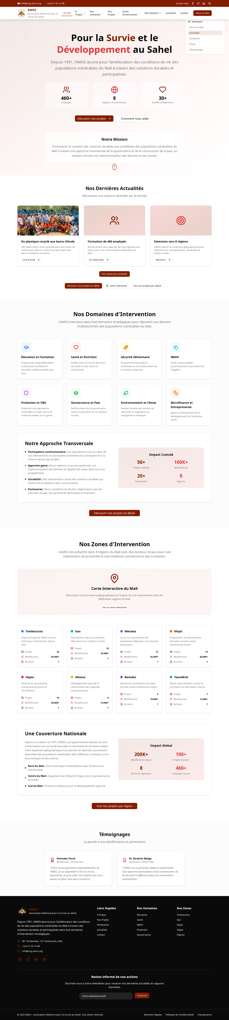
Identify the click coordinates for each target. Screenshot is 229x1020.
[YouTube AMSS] (209, 3)
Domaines (194, 38)
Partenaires (103, 924)
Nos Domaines (95, 13)
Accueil (67, 12)
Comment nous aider (135, 118)
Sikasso (180, 934)
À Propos (78, 13)
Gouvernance (144, 934)
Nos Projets (111, 13)
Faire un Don (202, 13)
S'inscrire (142, 995)
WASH (140, 924)
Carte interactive (118, 285)
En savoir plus (96, 259)
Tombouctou (183, 914)
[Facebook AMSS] (193, 3)
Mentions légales (153, 1014)
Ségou (180, 929)
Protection (142, 929)
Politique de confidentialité (180, 1014)
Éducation (142, 914)
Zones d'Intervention (129, 13)
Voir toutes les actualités (114, 273)
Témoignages (196, 49)
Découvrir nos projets (91, 118)
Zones (192, 44)
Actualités (171, 13)
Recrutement (151, 13)
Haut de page (196, 27)
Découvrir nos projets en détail (83, 285)
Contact (184, 13)
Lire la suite (29, 259)
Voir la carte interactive (115, 607)
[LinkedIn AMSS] (204, 3)
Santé (140, 919)
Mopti (180, 924)
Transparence (204, 1014)
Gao (179, 919)
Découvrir (161, 259)
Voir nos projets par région (148, 285)
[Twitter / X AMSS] (198, 3)
